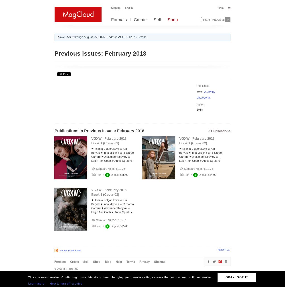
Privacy (144, 261)
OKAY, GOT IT (237, 277)
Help (221, 8)
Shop (173, 20)
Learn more (36, 283)
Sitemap (159, 261)
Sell (157, 20)
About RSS (224, 250)
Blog (108, 261)
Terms (130, 261)
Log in (129, 8)
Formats (119, 20)
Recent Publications (70, 250)
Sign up (115, 8)
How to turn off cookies (66, 283)
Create (140, 20)
